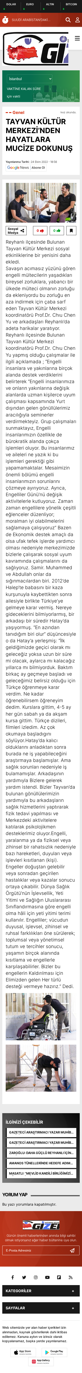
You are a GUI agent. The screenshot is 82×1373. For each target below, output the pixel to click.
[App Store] (23, 1352)
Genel (18, 112)
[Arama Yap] (66, 20)
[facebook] (12, 1277)
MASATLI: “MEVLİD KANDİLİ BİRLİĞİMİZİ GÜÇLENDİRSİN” (40, 1173)
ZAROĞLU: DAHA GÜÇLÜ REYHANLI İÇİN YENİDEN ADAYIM (40, 1153)
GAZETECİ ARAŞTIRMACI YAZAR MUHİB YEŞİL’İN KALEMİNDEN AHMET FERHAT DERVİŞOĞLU (40, 1132)
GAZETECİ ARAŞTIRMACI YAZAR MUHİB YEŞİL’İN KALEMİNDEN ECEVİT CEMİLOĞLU (40, 1143)
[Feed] (71, 1277)
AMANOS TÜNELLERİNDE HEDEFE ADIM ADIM (39, 1163)
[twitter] (24, 1277)
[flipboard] (59, 1277)
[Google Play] (54, 1352)
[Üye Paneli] (75, 20)
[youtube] (47, 1277)
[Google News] (26, 167)
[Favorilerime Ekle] (71, 230)
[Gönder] (74, 1250)
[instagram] (36, 1277)
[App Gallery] (41, 1361)
